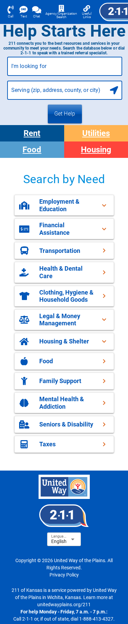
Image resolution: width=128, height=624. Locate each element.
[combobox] (64, 69)
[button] (64, 205)
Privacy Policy (64, 575)
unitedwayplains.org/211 (64, 604)
